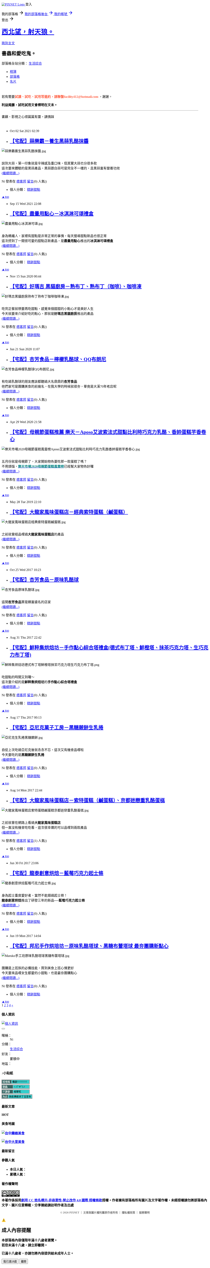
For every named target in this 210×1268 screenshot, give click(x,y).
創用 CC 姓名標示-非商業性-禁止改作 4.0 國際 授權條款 (61, 1200)
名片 (13, 81)
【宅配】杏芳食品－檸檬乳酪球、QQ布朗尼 (58, 359)
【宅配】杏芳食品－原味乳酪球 (44, 579)
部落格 (15, 76)
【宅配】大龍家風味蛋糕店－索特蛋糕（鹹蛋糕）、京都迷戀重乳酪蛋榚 (87, 800)
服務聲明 (144, 1212)
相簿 (13, 71)
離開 (23, 1261)
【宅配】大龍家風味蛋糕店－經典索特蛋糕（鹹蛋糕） (69, 512)
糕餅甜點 (33, 189)
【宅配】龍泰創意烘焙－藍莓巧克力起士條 (56, 873)
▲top (5, 197)
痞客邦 (21, 181)
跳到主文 (8, 43)
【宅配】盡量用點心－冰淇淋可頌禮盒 (52, 213)
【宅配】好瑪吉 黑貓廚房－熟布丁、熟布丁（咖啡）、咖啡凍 (76, 286)
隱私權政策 (128, 1212)
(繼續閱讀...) (10, 173)
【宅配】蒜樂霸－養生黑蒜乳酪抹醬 (49, 141)
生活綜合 (35, 63)
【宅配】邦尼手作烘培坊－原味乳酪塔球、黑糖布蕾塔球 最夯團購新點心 (89, 946)
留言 (30, 181)
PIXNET (74, 1212)
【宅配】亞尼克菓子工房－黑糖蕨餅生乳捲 (56, 727)
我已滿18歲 (10, 1261)
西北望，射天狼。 (28, 31)
